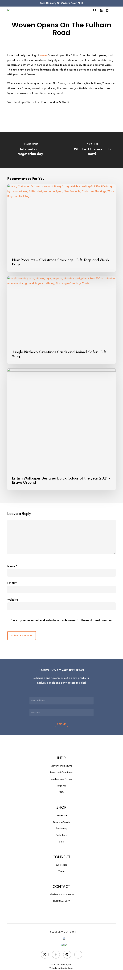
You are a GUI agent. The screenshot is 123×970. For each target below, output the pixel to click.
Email (12, 583)
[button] (114, 10)
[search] (95, 10)
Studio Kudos (67, 968)
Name (12, 566)
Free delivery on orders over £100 (61, 3)
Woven (44, 55)
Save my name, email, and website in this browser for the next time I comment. (62, 620)
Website (12, 599)
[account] (101, 10)
